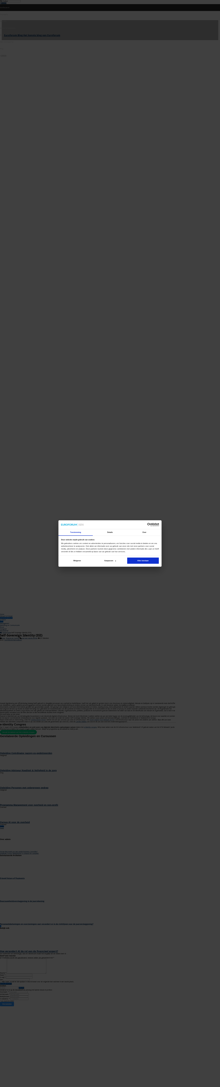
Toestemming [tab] (75, 532)
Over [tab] (144, 532)
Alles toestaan (143, 561)
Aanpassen (108, 561)
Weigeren (77, 561)
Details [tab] (110, 532)
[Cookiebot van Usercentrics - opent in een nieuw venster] (149, 524)
